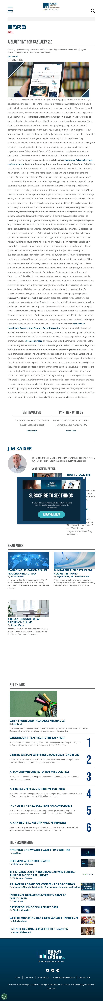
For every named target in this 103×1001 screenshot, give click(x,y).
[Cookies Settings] (4, 996)
